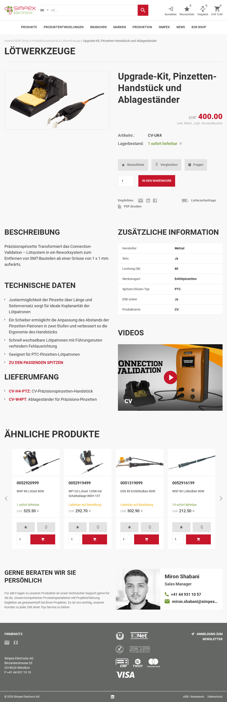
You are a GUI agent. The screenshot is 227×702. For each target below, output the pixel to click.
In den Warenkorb (156, 180)
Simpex (164, 27)
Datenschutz (215, 696)
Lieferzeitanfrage (203, 200)
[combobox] (89, 10)
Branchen (98, 27)
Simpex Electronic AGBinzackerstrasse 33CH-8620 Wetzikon (18, 663)
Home (8, 41)
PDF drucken (132, 206)
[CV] (170, 377)
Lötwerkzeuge (70, 41)
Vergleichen (169, 164)
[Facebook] (155, 200)
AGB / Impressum (193, 696)
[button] (133, 165)
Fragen (198, 164)
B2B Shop (199, 27)
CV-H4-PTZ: (20, 391)
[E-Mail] (141, 200)
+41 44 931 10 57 (186, 594)
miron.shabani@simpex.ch (195, 601)
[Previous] (6, 499)
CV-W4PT (17, 399)
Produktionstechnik (44, 41)
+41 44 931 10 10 (19, 672)
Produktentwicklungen (64, 27)
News (180, 27)
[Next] (221, 499)
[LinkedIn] (148, 200)
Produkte (29, 27)
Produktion (142, 27)
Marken (119, 27)
